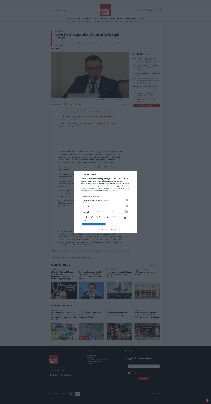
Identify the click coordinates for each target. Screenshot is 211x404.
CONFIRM (94, 224)
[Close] (134, 174)
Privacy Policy (114, 230)
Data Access (105, 230)
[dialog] (105, 202)
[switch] (126, 200)
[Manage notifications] (207, 400)
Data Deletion (96, 230)
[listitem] (105, 196)
